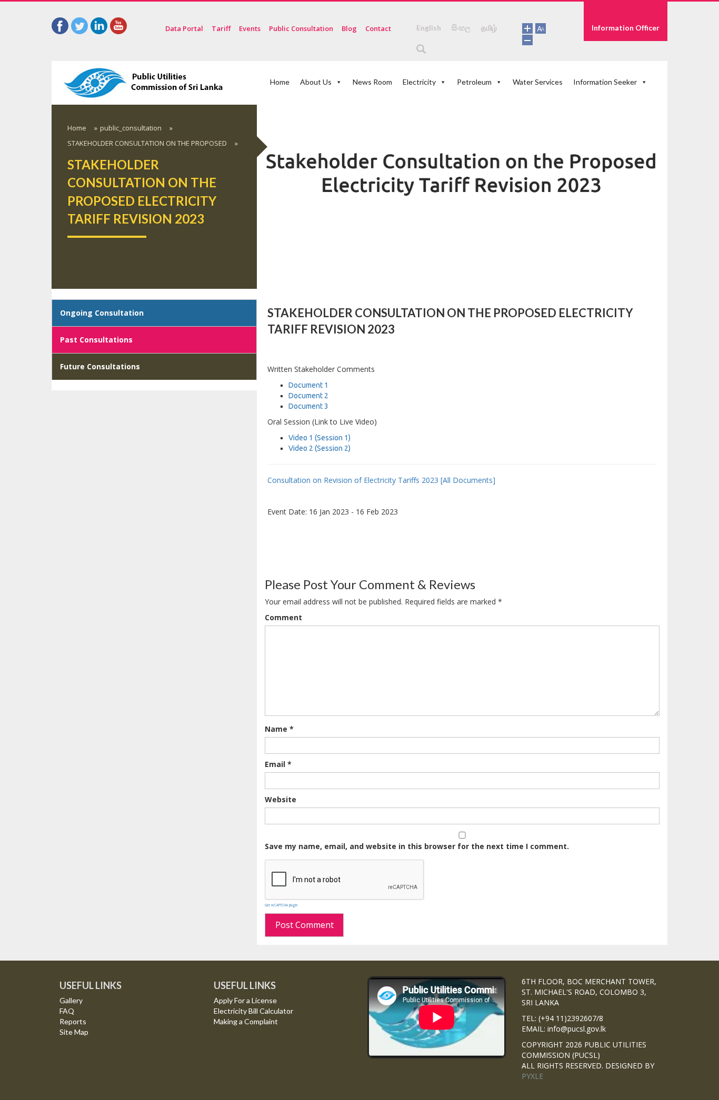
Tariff (221, 28)
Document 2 (309, 655)
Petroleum (441, 82)
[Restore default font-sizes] (540, 28)
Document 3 (308, 666)
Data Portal (184, 28)
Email (278, 1025)
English (428, 27)
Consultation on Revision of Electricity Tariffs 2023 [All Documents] (381, 740)
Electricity (395, 82)
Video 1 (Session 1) (319, 697)
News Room (356, 82)
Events (250, 28)
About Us (308, 82)
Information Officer (626, 27)
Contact (378, 28)
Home (279, 82)
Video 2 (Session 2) (319, 708)
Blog (349, 28)
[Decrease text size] (527, 39)
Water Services (495, 82)
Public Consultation (301, 28)
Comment (283, 878)
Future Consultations (100, 626)
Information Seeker (553, 82)
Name (279, 989)
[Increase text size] (527, 28)
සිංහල (461, 27)
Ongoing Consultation (102, 573)
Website (280, 1060)
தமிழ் (489, 27)
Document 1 (308, 645)
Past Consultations (96, 599)
